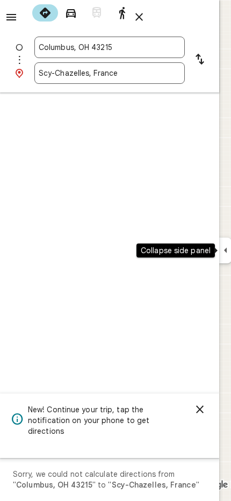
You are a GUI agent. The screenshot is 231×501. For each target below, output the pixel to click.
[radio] (45, 13)
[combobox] (110, 47)
